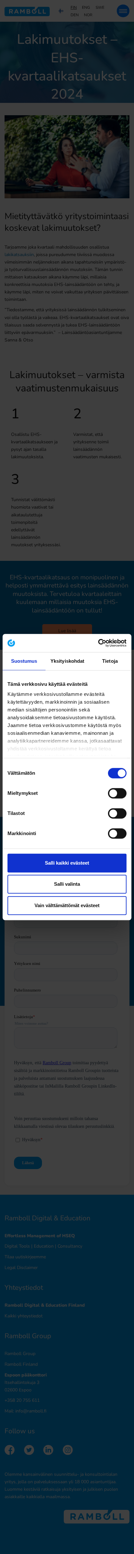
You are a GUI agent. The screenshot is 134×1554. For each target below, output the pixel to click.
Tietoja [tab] (110, 661)
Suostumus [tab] (24, 661)
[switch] (117, 793)
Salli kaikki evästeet (67, 863)
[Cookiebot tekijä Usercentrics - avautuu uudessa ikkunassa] (98, 643)
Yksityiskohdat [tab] (67, 661)
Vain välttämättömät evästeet (67, 905)
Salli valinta (67, 884)
